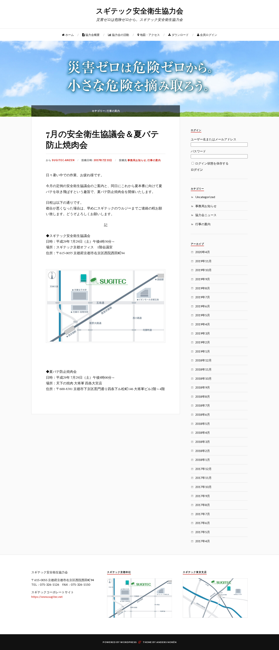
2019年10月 (203, 270)
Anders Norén (166, 642)
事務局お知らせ (137, 160)
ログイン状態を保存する (212, 163)
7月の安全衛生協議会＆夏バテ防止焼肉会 (102, 139)
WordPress (128, 642)
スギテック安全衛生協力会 (139, 10)
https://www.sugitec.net (47, 596)
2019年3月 (202, 333)
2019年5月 (202, 315)
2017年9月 (202, 496)
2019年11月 (203, 261)
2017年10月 (203, 487)
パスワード (198, 151)
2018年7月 (202, 405)
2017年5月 (202, 532)
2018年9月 (202, 387)
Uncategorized (205, 197)
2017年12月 (203, 469)
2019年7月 (202, 297)
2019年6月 (202, 306)
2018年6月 (202, 414)
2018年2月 (202, 450)
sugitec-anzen (63, 160)
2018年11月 (203, 369)
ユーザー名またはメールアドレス (213, 139)
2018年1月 (202, 459)
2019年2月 (202, 342)
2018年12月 (203, 360)
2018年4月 (202, 432)
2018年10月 (203, 378)
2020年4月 (202, 252)
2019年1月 (202, 351)
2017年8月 (202, 505)
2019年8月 (202, 288)
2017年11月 (203, 477)
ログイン (197, 169)
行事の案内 (154, 160)
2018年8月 (202, 396)
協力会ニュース (206, 215)
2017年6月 (202, 523)
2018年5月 (202, 423)
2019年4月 (202, 324)
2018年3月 (202, 441)
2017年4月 (202, 541)
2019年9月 (202, 279)
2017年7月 (202, 514)
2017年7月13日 (103, 160)
